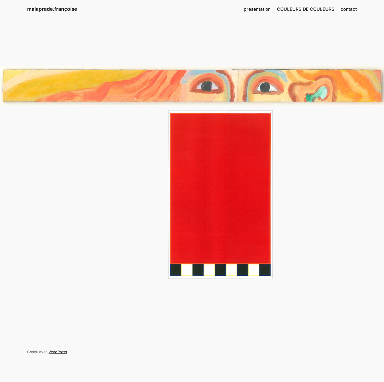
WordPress (58, 352)
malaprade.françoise (52, 9)
